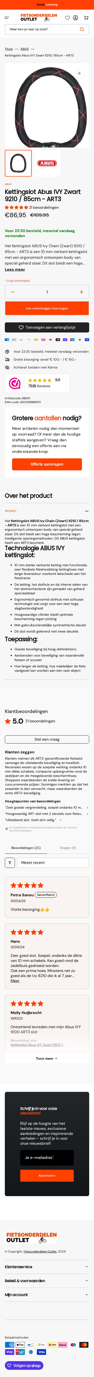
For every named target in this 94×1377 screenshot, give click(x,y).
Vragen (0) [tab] (68, 848)
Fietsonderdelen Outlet (40, 1251)
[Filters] (10, 863)
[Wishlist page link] (67, 17)
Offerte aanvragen (47, 464)
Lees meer (15, 269)
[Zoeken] (83, 29)
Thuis (9, 49)
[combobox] (47, 29)
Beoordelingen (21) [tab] (26, 848)
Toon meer (44, 1058)
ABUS (24, 49)
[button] (6, 17)
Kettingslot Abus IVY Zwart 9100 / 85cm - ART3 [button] (37, 1045)
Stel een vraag (47, 739)
